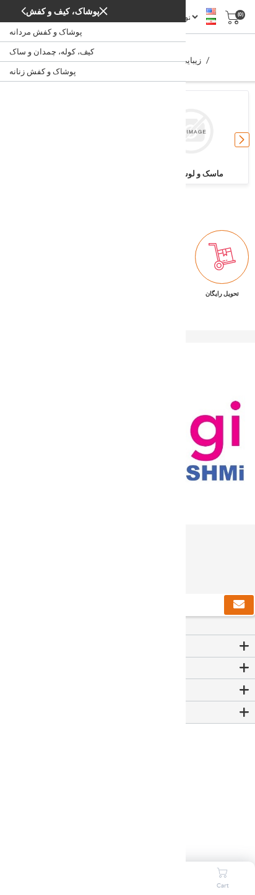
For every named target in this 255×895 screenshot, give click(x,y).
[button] (242, 139)
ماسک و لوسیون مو (190, 173)
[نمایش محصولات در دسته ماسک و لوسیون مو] (190, 131)
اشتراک (239, 605)
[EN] (211, 12)
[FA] (211, 22)
